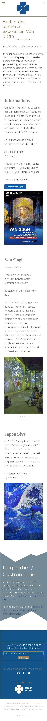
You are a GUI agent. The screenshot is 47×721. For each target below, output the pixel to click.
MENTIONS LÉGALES (28, 709)
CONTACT (39, 709)
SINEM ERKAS (38, 706)
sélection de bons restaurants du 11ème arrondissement (23, 610)
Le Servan (23, 596)
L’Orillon (36, 596)
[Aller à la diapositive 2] (20, 416)
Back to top (22, 716)
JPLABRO (17, 709)
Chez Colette (10, 599)
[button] (7, 385)
